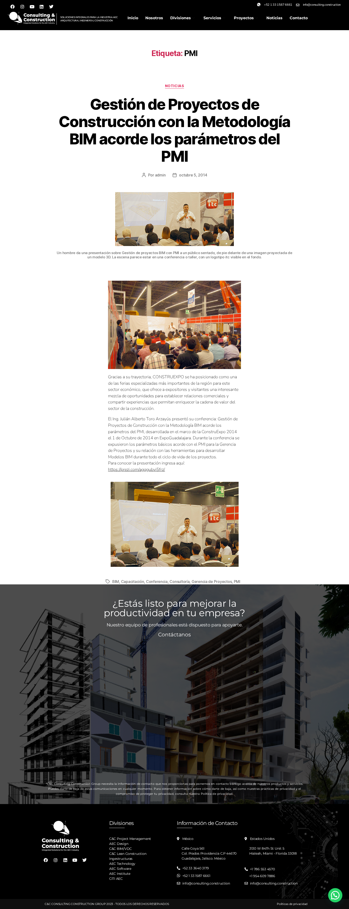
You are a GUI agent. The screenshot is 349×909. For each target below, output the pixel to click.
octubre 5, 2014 (193, 175)
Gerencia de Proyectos (212, 581)
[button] (335, 895)
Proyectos (244, 18)
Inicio (132, 18)
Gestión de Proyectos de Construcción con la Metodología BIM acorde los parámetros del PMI (174, 130)
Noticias (274, 18)
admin (160, 175)
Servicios (212, 18)
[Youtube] (32, 6)
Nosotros (154, 18)
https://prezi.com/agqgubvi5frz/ (136, 469)
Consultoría (179, 581)
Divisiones (180, 18)
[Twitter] (51, 6)
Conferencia (157, 581)
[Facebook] (12, 6)
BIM (115, 581)
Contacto (299, 18)
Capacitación (132, 581)
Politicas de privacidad (292, 904)
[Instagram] (22, 6)
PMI (237, 581)
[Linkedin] (41, 6)
